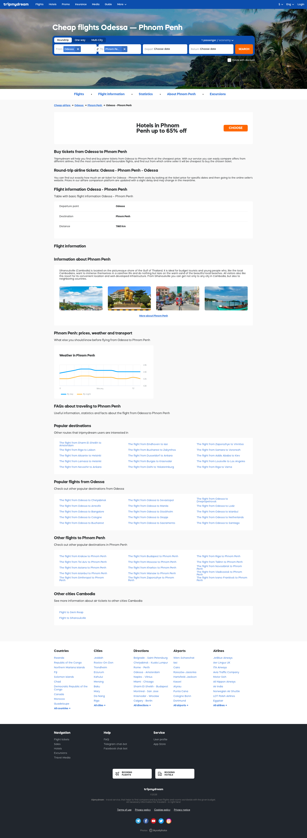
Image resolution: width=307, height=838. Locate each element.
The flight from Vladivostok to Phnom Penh (219, 573)
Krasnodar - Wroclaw (146, 696)
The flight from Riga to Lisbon (77, 450)
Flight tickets (61, 739)
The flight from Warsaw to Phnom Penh (152, 573)
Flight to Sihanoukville (72, 618)
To (101, 49)
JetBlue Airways (223, 658)
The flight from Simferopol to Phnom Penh (81, 578)
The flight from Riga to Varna (214, 467)
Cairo (176, 667)
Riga (96, 700)
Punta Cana (180, 691)
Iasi (175, 662)
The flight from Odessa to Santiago (218, 523)
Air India (218, 686)
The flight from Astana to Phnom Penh (82, 567)
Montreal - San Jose (146, 691)
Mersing (99, 681)
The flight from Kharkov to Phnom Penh (152, 567)
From (59, 49)
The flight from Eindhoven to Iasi (148, 444)
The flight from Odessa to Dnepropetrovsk (212, 500)
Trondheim (100, 667)
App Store (160, 744)
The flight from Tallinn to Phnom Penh (220, 562)
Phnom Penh (95, 105)
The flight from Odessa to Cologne (80, 517)
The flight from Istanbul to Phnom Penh (83, 573)
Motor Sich (219, 677)
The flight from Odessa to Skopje (148, 517)
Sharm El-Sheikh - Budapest (151, 686)
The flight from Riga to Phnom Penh (218, 556)
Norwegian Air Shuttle (226, 691)
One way (80, 40)
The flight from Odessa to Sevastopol (151, 500)
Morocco (59, 699)
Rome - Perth (142, 667)
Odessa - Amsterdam (147, 672)
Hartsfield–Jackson (185, 677)
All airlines (219, 705)
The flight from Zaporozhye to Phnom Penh (151, 578)
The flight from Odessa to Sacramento (151, 523)
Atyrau (177, 686)
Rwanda (59, 658)
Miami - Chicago (144, 681)
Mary (97, 691)
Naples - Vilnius (143, 677)
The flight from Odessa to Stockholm (150, 511)
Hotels (58, 748)
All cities (99, 705)
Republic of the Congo (68, 662)
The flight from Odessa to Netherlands (220, 517)
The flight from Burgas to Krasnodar (150, 461)
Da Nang (99, 696)
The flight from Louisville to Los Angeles (221, 461)
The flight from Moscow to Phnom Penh (152, 562)
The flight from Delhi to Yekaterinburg (151, 467)
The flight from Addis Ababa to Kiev (218, 455)
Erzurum (99, 672)
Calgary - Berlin (143, 700)
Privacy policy (143, 810)
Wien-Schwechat (183, 658)
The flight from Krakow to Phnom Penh (82, 556)
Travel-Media (62, 757)
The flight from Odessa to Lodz (216, 506)
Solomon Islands (64, 677)
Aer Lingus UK (221, 662)
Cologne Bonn (182, 696)
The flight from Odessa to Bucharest (81, 523)
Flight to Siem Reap (71, 612)
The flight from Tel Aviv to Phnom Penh (83, 562)
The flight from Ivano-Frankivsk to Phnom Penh (222, 578)
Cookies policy (162, 810)
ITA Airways (220, 667)
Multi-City (97, 40)
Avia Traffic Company (226, 672)
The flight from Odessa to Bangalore (81, 511)
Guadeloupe (61, 703)
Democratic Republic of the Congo (71, 688)
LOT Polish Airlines (224, 696)
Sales (57, 744)
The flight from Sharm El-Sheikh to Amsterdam (80, 444)
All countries (61, 708)
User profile (160, 739)
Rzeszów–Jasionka (184, 672)
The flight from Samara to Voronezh (219, 450)
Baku (97, 686)
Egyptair (218, 700)
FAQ (106, 739)
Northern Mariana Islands (69, 667)
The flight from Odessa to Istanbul (217, 511)
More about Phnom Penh (153, 315)
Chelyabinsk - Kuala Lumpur (151, 662)
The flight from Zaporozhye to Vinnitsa (220, 444)
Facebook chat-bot (115, 748)
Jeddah (98, 658)
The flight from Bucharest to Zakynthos (152, 450)
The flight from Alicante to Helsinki (80, 455)
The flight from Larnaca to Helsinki (80, 461)
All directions (141, 705)
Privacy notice (182, 810)
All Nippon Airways (224, 681)
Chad (57, 681)
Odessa (79, 105)
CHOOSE (236, 127)
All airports (180, 705)
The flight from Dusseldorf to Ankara (150, 455)
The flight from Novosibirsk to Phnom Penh (219, 567)
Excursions (60, 753)
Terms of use (124, 810)
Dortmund (179, 700)
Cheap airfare (62, 105)
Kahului (98, 677)
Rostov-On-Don (103, 662)
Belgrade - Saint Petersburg (151, 658)
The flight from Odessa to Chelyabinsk (82, 500)
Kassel (177, 681)
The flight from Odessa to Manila (148, 506)
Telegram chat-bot (115, 744)
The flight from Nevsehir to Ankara (80, 467)
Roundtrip (63, 40)
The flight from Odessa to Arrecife (80, 506)
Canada (59, 694)
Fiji (55, 672)
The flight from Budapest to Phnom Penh (153, 556)
